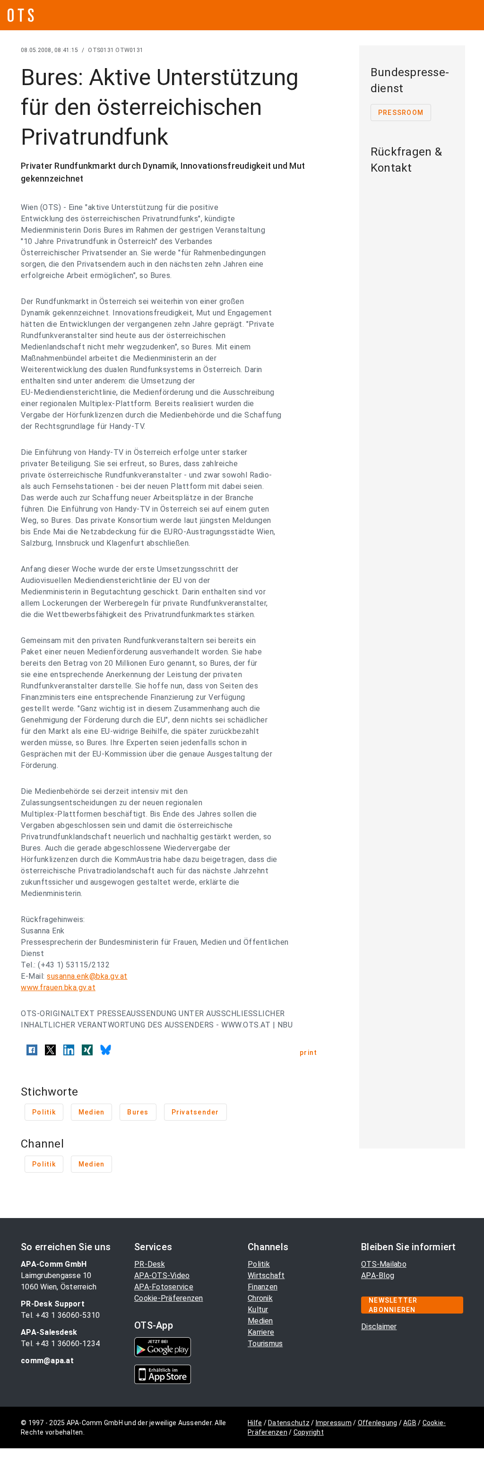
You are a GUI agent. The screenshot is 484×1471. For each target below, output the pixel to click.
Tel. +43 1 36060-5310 (60, 1315)
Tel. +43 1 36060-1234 (60, 1343)
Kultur (258, 1309)
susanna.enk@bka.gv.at (87, 976)
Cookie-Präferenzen (168, 1298)
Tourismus (265, 1343)
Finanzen (262, 1286)
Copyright (309, 1432)
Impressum (334, 1423)
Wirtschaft (266, 1275)
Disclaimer (379, 1326)
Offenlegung (378, 1423)
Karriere (261, 1332)
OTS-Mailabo (383, 1264)
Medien (260, 1320)
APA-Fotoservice (163, 1286)
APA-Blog (377, 1275)
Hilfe (255, 1423)
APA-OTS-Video (162, 1275)
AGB (409, 1423)
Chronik (260, 1298)
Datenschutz (289, 1423)
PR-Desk (149, 1264)
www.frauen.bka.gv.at (58, 987)
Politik (259, 1264)
